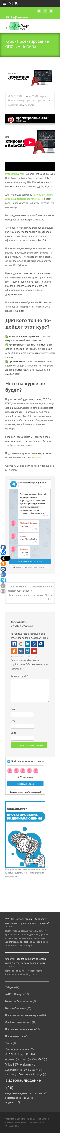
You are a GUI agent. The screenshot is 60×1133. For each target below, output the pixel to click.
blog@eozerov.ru (19, 17)
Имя (13, 709)
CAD (30, 1054)
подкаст (12, 1102)
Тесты (8, 1043)
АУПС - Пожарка (37, 96)
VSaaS (12, 1064)
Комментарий (19, 676)
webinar (28, 1064)
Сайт (13, 732)
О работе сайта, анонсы (18, 1022)
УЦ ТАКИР (29, 104)
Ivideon (25, 1059)
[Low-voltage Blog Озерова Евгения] (15, 25)
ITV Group (12, 1059)
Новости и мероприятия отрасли (26, 100)
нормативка (13, 1098)
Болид (29, 1069)
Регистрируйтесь (14, 174)
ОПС (21, 104)
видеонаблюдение (23, 1084)
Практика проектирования (20, 1029)
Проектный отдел (15, 1036)
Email (13, 721)
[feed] (45, 12)
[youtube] (51, 12)
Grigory (9, 959)
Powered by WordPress (16, 1122)
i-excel (38, 1122)
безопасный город (32, 1074)
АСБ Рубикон (13, 1070)
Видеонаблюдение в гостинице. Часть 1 (30, 597)
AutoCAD (14, 1054)
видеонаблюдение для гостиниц (26, 1093)
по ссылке (35, 457)
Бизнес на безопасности (18, 1001)
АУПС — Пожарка (14, 994)
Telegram (10, 987)
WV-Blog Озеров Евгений (18, 919)
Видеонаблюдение (15, 1008)
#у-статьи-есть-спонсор (19, 1049)
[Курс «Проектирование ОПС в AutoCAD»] (30, 77)
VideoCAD (39, 1059)
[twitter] (39, 12)
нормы (28, 1098)
